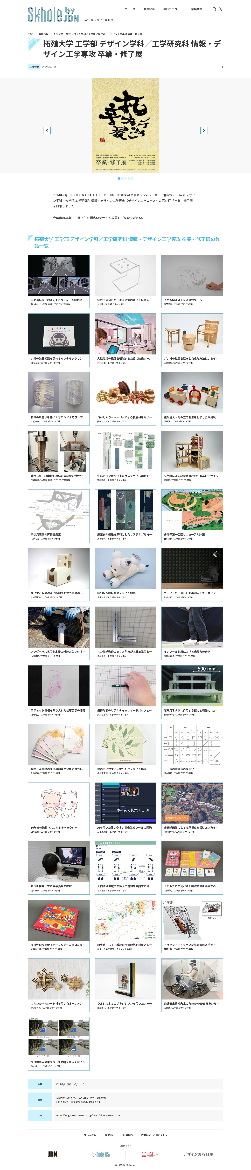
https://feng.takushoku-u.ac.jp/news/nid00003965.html (87, 1115)
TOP (30, 34)
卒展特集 (196, 9)
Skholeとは (90, 1135)
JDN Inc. (132, 1165)
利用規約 (128, 1135)
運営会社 (110, 1135)
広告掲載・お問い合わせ (154, 1135)
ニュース (129, 9)
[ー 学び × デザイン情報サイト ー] (53, 14)
